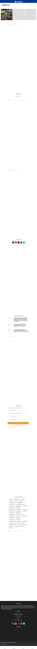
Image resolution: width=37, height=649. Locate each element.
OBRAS (18, 519)
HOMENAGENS (12, 514)
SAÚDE (19, 524)
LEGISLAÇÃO (11, 517)
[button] (1, 1)
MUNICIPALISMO (12, 519)
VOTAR (18, 423)
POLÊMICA (11, 522)
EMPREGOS (25, 509)
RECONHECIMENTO (12, 524)
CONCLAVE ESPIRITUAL (20, 504)
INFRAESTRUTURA (19, 514)
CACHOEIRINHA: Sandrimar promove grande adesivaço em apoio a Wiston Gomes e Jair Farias (21, 330)
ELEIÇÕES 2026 (12, 509)
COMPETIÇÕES (12, 504)
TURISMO (11, 527)
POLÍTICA (17, 522)
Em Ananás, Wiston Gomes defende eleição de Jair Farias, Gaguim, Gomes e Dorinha (20, 325)
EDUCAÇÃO (11, 507)
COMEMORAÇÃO (12, 502)
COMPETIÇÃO (19, 502)
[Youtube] (18, 242)
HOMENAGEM (18, 512)
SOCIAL (10, 526)
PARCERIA (19, 521)
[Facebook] (13, 242)
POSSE (22, 522)
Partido (25, 521)
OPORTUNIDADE (12, 521)
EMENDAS (19, 509)
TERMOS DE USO (3, 642)
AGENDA (11, 499)
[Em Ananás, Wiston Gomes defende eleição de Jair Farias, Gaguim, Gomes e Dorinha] (10, 326)
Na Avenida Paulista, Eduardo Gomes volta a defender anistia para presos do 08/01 (6, 15)
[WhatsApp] (24, 242)
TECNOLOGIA (16, 526)
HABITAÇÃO (11, 512)
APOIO (23, 499)
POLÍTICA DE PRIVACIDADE (11, 642)
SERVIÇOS (25, 524)
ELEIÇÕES (18, 507)
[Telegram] (21, 242)
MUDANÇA (18, 517)
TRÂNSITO (23, 526)
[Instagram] (16, 242)
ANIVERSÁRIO (17, 499)
